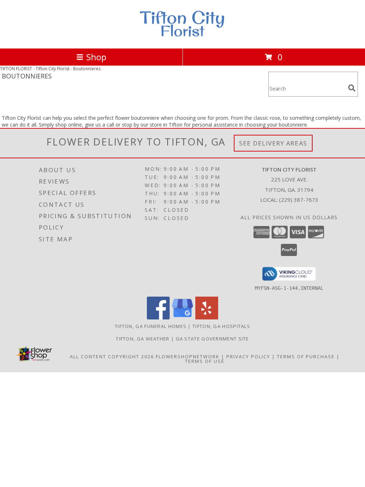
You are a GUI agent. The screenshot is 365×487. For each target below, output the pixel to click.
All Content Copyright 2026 (112, 356)
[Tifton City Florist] (182, 38)
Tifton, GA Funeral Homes (150, 326)
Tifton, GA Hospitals (221, 326)
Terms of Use (205, 361)
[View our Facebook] (158, 317)
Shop (96, 57)
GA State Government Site (212, 338)
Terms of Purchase (306, 356)
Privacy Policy (248, 356)
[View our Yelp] (206, 317)
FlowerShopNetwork (188, 356)
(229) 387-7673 (298, 199)
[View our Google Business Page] (182, 317)
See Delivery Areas (273, 143)
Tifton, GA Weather (142, 338)
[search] (352, 88)
